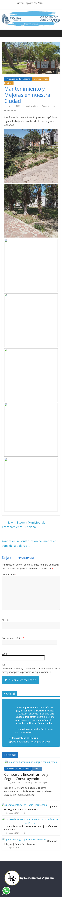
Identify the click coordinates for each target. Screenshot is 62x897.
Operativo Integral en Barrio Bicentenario (30, 808)
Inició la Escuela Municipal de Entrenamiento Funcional (23, 525)
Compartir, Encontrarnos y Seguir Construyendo (26, 776)
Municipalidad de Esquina (37, 106)
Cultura (37, 768)
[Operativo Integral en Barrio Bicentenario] (24, 804)
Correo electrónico (13, 638)
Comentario (9, 574)
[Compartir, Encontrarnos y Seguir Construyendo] (31, 761)
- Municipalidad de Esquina (18, 79)
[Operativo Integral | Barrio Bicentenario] (24, 839)
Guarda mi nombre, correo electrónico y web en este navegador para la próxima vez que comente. (31, 670)
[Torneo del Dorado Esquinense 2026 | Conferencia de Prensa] (30, 819)
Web (4, 653)
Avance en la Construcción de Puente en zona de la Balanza (29, 543)
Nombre (7, 620)
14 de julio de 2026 (40, 741)
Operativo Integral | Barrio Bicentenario (30, 842)
